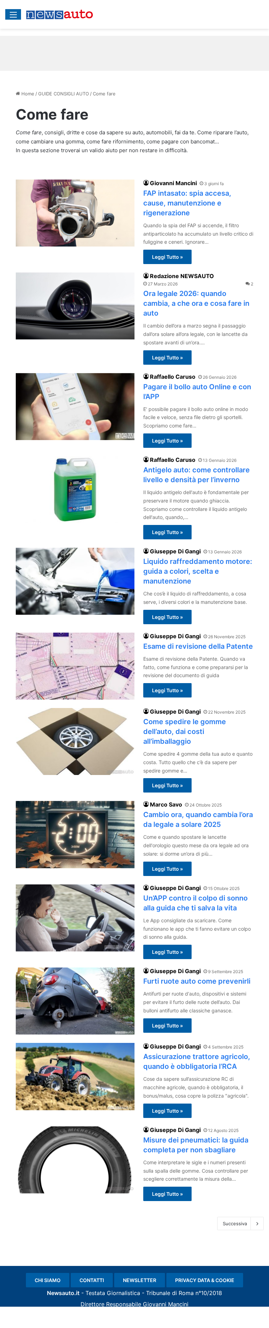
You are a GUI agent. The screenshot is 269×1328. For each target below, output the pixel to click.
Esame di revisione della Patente (198, 646)
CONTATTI (92, 1280)
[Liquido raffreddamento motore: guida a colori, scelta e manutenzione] (75, 581)
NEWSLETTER (139, 1280)
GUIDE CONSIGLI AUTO (63, 93)
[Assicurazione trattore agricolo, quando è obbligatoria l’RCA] (75, 1076)
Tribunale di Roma (170, 1292)
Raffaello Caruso (172, 376)
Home (27, 93)
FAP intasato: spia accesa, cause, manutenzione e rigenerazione (187, 203)
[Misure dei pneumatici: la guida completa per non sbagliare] (75, 1159)
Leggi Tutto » (167, 257)
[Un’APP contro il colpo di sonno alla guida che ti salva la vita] (75, 917)
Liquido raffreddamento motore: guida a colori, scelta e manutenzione (197, 571)
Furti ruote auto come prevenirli (196, 981)
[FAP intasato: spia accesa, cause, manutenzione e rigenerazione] (75, 213)
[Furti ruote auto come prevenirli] (75, 1001)
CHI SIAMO (48, 1280)
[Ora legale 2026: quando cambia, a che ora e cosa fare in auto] (75, 305)
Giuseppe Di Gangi (175, 551)
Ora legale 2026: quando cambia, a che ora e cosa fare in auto (196, 303)
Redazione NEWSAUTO (182, 275)
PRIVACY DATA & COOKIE (204, 1280)
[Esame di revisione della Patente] (75, 666)
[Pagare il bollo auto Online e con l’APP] (75, 406)
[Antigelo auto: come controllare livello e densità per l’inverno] (75, 489)
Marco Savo (166, 804)
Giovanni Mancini (173, 183)
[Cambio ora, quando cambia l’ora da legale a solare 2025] (75, 834)
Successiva (235, 1223)
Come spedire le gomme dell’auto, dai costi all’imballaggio (184, 731)
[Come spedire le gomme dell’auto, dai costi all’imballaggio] (75, 741)
